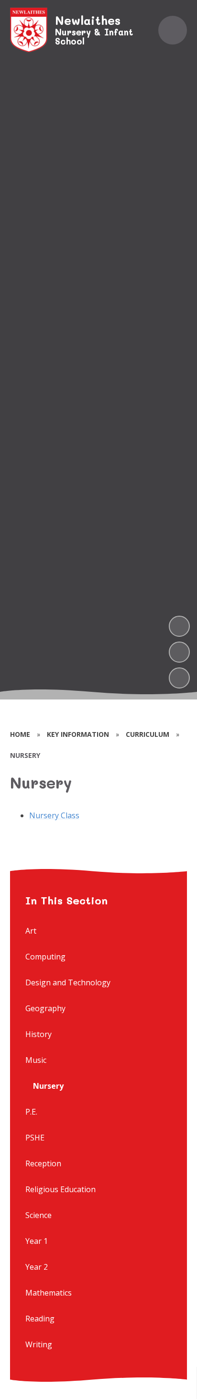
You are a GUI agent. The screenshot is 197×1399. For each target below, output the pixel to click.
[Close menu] (172, 30)
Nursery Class (54, 815)
